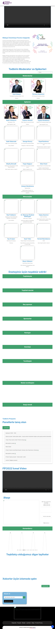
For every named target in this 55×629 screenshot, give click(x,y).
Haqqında (14, 622)
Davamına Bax (45, 586)
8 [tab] (28, 550)
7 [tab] (27, 550)
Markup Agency (32, 627)
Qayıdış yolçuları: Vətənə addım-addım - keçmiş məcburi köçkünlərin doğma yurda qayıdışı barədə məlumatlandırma (28, 436)
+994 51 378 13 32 (46, 504)
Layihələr (28, 622)
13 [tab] (36, 550)
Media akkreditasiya (8, 601)
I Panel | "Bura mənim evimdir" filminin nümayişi (15, 439)
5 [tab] (23, 550)
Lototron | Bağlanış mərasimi (11, 460)
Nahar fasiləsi (8, 446)
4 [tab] (22, 550)
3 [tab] (20, 550)
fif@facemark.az (46, 522)
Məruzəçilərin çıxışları (10, 443)
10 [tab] (32, 550)
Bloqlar (24, 622)
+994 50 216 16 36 (46, 505)
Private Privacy (39, 622)
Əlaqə (33, 622)
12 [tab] (35, 550)
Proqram (19, 622)
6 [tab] (25, 550)
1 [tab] (17, 550)
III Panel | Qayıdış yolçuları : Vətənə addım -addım (16, 456)
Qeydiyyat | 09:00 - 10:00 (11, 433)
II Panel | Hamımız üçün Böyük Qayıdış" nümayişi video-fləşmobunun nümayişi (21, 450)
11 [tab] (33, 550)
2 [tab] (19, 550)
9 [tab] (30, 550)
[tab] (6, 427)
